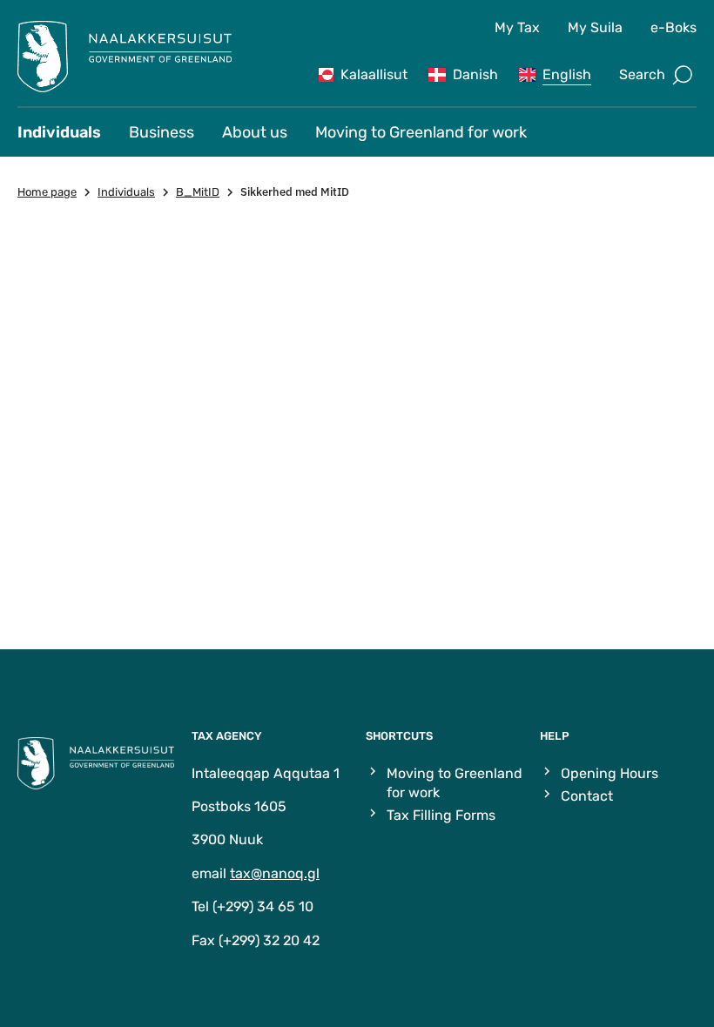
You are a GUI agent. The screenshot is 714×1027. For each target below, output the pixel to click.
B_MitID (197, 191)
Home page (47, 191)
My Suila (595, 27)
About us (254, 132)
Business (161, 132)
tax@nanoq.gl (275, 873)
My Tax (517, 27)
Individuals (59, 132)
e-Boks (673, 27)
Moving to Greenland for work (421, 132)
